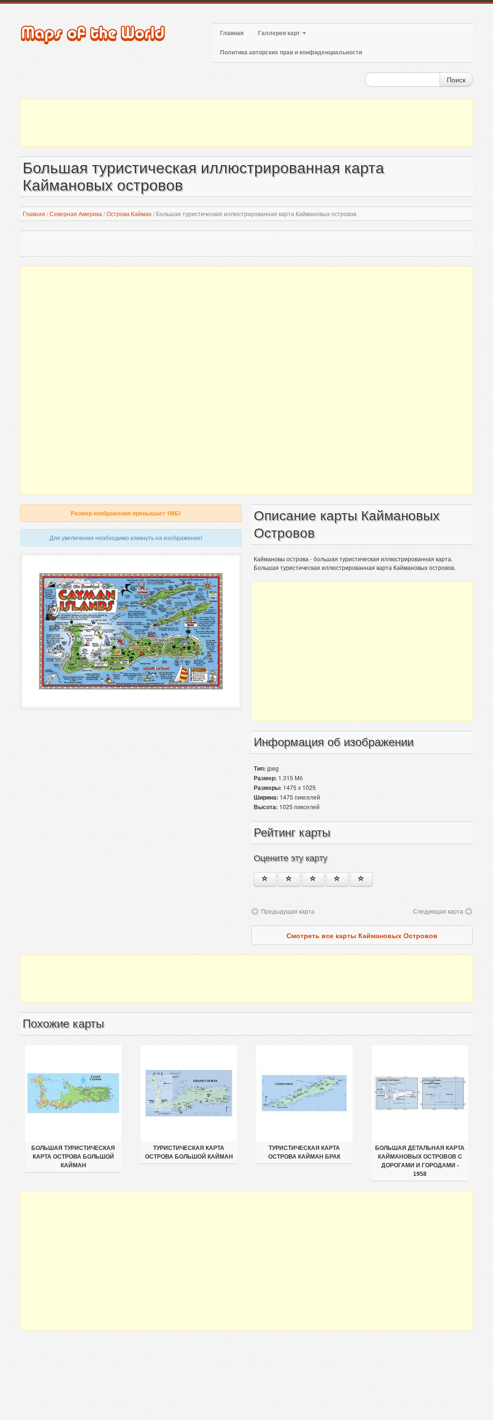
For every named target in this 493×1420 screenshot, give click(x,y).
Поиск (456, 79)
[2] (289, 879)
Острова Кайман (129, 213)
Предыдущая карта (287, 911)
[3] (313, 879)
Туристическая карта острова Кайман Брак (304, 1152)
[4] (337, 879)
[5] (361, 879)
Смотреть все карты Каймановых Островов (362, 935)
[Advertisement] (246, 122)
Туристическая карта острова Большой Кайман (189, 1152)
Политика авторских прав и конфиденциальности (291, 52)
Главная (232, 33)
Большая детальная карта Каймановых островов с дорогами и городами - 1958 (420, 1161)
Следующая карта (438, 911)
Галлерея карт (279, 33)
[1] (265, 879)
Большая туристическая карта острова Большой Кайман (73, 1157)
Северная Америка (76, 213)
